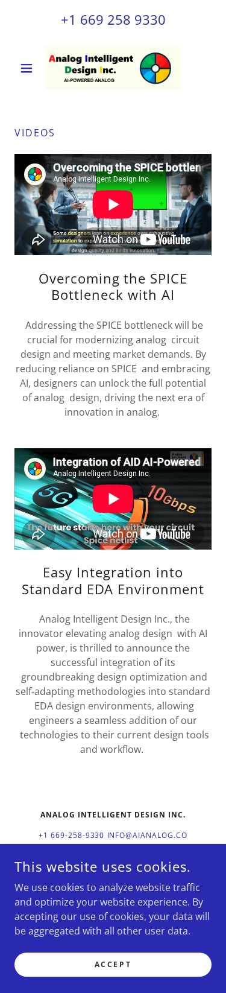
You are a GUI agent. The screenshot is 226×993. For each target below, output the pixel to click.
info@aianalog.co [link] (147, 835)
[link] (113, 68)
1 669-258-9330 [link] (74, 835)
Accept (113, 964)
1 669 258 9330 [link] (117, 19)
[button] (29, 68)
